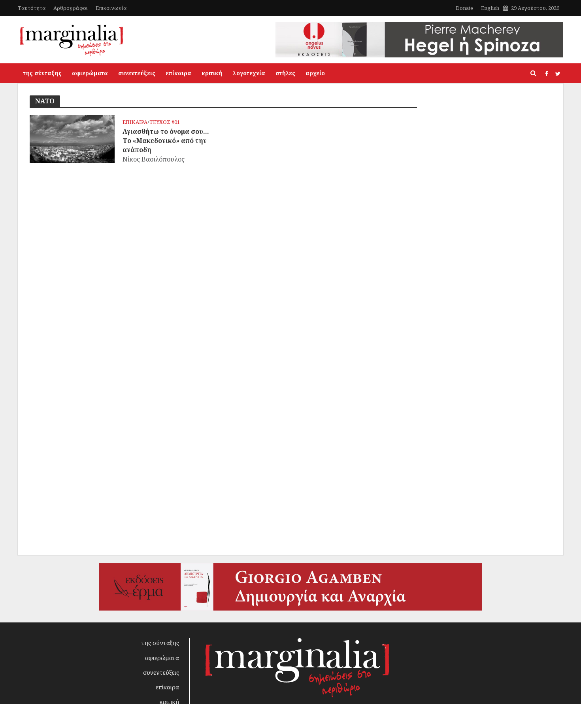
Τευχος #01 (164, 122)
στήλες (285, 73)
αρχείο (315, 73)
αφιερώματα (90, 73)
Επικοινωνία (111, 7)
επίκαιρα (178, 73)
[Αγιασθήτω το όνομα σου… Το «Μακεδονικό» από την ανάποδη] (72, 138)
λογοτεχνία (249, 73)
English (490, 7)
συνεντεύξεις (136, 73)
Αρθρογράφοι (70, 7)
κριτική (212, 73)
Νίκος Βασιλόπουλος (154, 159)
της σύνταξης (42, 73)
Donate (464, 7)
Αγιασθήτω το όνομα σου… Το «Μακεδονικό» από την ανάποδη (166, 140)
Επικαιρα (135, 122)
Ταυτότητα (31, 7)
